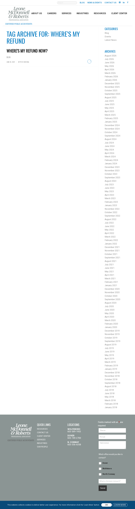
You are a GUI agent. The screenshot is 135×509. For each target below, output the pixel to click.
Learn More (120, 505)
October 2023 (111, 174)
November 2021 (112, 250)
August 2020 (110, 303)
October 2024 (111, 132)
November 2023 (112, 170)
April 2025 (109, 111)
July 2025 (109, 101)
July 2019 (109, 348)
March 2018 (110, 400)
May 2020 (109, 313)
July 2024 (109, 142)
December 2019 (112, 331)
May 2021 (109, 271)
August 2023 (110, 181)
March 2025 (110, 115)
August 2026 (110, 55)
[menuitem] (67, 4)
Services (41, 440)
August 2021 (110, 261)
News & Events (94, 3)
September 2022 (112, 216)
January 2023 (111, 205)
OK (106, 505)
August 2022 (110, 219)
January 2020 (111, 327)
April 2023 (109, 195)
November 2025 (112, 87)
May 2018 (109, 397)
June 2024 (109, 146)
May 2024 (109, 149)
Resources (42, 429)
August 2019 (110, 344)
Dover (105, 463)
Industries (42, 443)
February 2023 (111, 202)
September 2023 (112, 177)
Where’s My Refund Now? (27, 51)
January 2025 (111, 122)
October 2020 (111, 296)
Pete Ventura (24, 62)
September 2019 (112, 341)
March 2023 (110, 198)
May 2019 (109, 355)
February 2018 (111, 404)
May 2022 (109, 230)
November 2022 (112, 209)
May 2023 (109, 191)
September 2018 (112, 383)
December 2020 (112, 289)
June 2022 (109, 226)
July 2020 (109, 306)
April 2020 (109, 317)
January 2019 (111, 369)
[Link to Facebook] (128, 2)
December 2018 (112, 372)
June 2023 (109, 188)
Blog (82, 3)
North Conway (109, 474)
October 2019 (111, 338)
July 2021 (109, 264)
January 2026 (111, 80)
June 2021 (109, 268)
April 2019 (109, 358)
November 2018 (112, 376)
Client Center (43, 436)
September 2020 (112, 299)
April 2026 (109, 69)
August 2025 (110, 97)
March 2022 (110, 237)
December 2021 (112, 247)
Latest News (111, 40)
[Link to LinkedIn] (124, 2)
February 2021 (111, 282)
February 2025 (111, 118)
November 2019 (112, 334)
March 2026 (110, 73)
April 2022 (109, 233)
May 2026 (109, 66)
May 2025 (109, 108)
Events (108, 36)
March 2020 (110, 320)
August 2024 (110, 139)
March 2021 (110, 278)
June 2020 (109, 310)
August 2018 (110, 386)
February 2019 (111, 365)
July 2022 (109, 223)
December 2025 (112, 83)
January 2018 (111, 407)
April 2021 (109, 275)
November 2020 (112, 292)
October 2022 (111, 212)
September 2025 (112, 94)
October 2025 (111, 90)
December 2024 (112, 125)
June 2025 (109, 104)
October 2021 (111, 254)
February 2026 (111, 76)
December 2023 (112, 167)
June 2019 (109, 351)
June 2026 (109, 62)
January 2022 (111, 244)
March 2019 (110, 362)
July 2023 (109, 184)
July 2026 (109, 59)
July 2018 (109, 390)
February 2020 (111, 324)
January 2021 (111, 285)
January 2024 (111, 163)
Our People (42, 447)
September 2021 (112, 257)
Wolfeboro (107, 468)
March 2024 (110, 156)
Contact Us (110, 3)
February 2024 (111, 160)
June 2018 (109, 393)
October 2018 (111, 379)
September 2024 (112, 136)
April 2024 (109, 153)
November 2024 (112, 129)
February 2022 (111, 240)
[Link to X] (120, 2)
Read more (89, 61)
